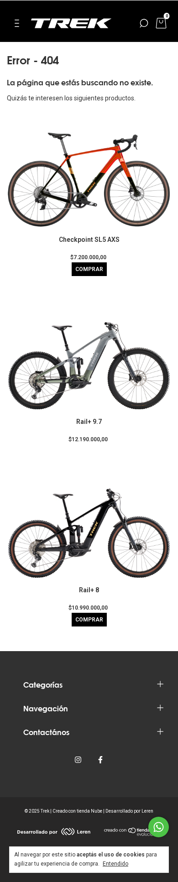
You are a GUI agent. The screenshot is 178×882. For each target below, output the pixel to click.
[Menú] (18, 24)
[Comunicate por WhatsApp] (158, 827)
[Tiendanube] (132, 833)
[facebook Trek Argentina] (100, 759)
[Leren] (53, 833)
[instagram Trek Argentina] (78, 759)
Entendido (115, 864)
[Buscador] (143, 24)
